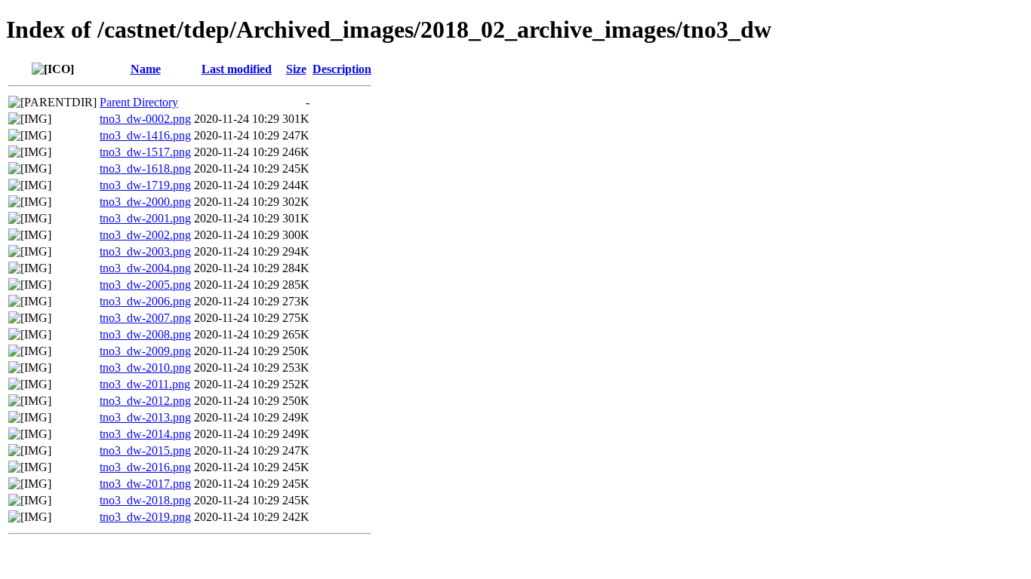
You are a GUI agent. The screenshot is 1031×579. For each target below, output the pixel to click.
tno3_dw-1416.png (145, 135)
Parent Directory (139, 102)
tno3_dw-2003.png (145, 251)
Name (146, 69)
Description (341, 69)
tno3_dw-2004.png (145, 268)
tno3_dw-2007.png (145, 317)
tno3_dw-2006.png (145, 301)
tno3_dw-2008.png (145, 334)
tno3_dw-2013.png (145, 417)
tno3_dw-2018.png (145, 500)
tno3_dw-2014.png (145, 433)
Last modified (237, 69)
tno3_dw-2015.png (145, 450)
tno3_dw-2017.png (145, 483)
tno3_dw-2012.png (145, 400)
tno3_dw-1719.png (145, 185)
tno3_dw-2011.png (145, 384)
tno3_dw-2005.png (145, 284)
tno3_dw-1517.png (145, 152)
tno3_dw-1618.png (145, 168)
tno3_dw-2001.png (145, 218)
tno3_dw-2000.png (145, 201)
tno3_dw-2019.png (145, 516)
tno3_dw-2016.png (145, 467)
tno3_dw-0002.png (145, 118)
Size (296, 69)
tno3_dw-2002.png (145, 234)
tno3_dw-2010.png (145, 367)
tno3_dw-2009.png (145, 351)
